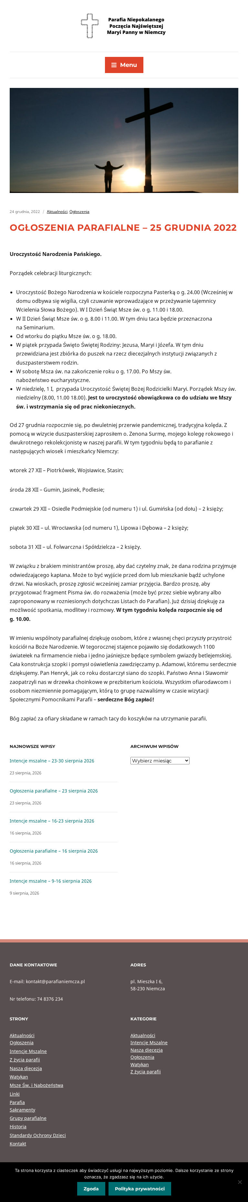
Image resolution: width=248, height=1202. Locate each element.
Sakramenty (22, 1110)
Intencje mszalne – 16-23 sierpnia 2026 (52, 821)
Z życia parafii (25, 1060)
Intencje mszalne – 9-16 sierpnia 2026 (51, 881)
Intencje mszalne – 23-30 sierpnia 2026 (52, 761)
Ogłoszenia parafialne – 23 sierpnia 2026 (54, 791)
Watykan (19, 1077)
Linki (15, 1094)
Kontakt (18, 1144)
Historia (18, 1126)
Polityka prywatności (140, 1189)
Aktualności (57, 211)
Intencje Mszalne (28, 1051)
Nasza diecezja (26, 1068)
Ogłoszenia (79, 211)
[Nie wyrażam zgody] (240, 1182)
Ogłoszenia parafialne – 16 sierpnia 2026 (54, 851)
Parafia (17, 1102)
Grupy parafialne (28, 1118)
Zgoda (91, 1189)
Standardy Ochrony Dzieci (38, 1135)
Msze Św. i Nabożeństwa (36, 1085)
